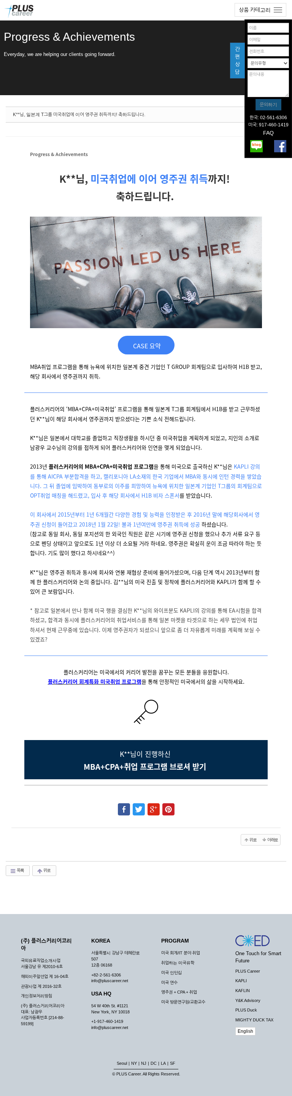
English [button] (245, 1031)
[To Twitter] (139, 806)
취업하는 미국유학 (177, 962)
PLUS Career (247, 971)
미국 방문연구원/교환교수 (183, 1002)
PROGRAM (175, 941)
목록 (20, 870)
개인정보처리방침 (36, 996)
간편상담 (237, 60)
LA (163, 1063)
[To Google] (153, 806)
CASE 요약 (146, 345)
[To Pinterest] (168, 806)
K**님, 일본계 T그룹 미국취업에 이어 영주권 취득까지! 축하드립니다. (79, 114)
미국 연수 (169, 982)
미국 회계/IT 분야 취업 (180, 953)
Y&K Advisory (247, 1000)
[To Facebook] (124, 806)
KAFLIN (242, 990)
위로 (47, 870)
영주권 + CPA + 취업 (179, 992)
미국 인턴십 (171, 972)
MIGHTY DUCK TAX (254, 1020)
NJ (143, 1063)
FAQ (268, 133)
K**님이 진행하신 (146, 754)
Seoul (122, 1063)
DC (154, 1063)
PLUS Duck (246, 1010)
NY (134, 1063)
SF (172, 1063)
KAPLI (241, 980)
